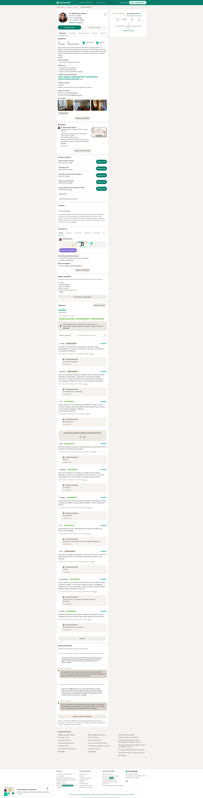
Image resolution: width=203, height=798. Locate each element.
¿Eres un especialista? (137, 2)
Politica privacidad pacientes (65, 778)
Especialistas (83, 774)
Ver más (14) (122, 755)
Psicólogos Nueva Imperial (66, 743)
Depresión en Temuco (94, 740)
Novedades (72, 33)
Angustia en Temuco (94, 749)
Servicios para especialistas (110, 776)
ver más (60, 57)
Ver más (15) (92, 752)
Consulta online (133, 14)
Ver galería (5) (63, 113)
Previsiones (103, 33)
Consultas (95, 33)
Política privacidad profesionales (66, 780)
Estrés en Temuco (93, 737)
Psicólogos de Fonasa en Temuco (128, 737)
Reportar (92, 354)
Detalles (70, 163)
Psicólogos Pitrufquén (64, 740)
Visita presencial (119, 14)
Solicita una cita (128, 31)
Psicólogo (69, 7)
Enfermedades (83, 784)
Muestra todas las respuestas (82, 716)
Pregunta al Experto (85, 778)
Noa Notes (107, 778)
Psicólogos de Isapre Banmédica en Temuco (131, 750)
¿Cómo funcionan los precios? (68, 199)
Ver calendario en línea (75, 95)
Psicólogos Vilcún (63, 746)
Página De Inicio (60, 7)
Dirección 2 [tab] (78, 233)
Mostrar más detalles (83, 118)
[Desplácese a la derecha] (107, 33)
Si (80, 437)
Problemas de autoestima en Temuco (99, 746)
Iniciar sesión (124, 2)
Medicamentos (83, 780)
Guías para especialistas (109, 780)
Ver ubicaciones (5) (72, 93)
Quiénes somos (61, 784)
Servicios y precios (83, 33)
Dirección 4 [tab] (97, 233)
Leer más (19, 794)
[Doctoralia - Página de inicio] (66, 2)
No (84, 437)
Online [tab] (61, 233)
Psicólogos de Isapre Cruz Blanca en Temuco (131, 752)
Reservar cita (101, 162)
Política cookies (61, 782)
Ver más (87, 639)
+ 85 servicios (62, 194)
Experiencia (62, 33)
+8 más (61, 292)
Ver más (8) (61, 752)
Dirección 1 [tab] (69, 233)
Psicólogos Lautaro (63, 737)
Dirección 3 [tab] (87, 233)
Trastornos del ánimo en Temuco (98, 743)
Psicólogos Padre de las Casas (67, 749)
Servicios (82, 782)
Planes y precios (107, 774)
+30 (81, 79)
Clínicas (81, 776)
